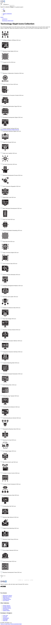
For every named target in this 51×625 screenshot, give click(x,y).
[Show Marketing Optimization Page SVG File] (5, 104)
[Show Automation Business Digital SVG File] (9, 129)
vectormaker (6, 618)
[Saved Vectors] (3, 9)
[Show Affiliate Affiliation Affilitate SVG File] (5, 38)
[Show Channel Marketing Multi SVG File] (5, 361)
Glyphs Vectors (6, 605)
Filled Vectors (6, 598)
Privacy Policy (10, 624)
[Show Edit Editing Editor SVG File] (5, 383)
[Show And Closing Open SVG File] (5, 559)
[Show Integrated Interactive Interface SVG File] (5, 350)
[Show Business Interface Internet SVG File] (5, 328)
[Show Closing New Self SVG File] (5, 504)
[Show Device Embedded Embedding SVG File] (5, 229)
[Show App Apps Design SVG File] (5, 317)
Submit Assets (6, 610)
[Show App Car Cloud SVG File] (5, 218)
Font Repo (5, 619)
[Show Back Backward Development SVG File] (5, 206)
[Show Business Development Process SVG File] (5, 173)
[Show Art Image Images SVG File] (5, 449)
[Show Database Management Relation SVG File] (5, 284)
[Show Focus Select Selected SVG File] (5, 548)
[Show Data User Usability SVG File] (5, 151)
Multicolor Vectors (7, 596)
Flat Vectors (6, 609)
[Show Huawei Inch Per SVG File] (5, 60)
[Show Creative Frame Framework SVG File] (5, 482)
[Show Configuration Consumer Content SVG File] (5, 93)
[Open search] (4, 11)
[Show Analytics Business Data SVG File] (5, 493)
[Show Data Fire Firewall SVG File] (5, 140)
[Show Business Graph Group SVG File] (5, 537)
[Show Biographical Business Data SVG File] (5, 427)
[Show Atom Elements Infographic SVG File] (5, 184)
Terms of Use (3, 624)
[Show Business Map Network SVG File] (5, 515)
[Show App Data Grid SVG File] (5, 240)
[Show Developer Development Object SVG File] (5, 115)
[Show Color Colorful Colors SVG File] (5, 82)
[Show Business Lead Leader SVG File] (5, 295)
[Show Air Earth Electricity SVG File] (5, 162)
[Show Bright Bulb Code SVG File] (5, 195)
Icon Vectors (6, 600)
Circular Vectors (7, 606)
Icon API (5, 616)
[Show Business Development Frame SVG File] (5, 570)
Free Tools (5, 615)
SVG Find (5, 620)
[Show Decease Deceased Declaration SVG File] (5, 372)
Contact (20, 624)
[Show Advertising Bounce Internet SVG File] (5, 416)
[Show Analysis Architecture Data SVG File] (5, 306)
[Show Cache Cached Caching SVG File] (5, 126)
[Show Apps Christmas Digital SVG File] (5, 251)
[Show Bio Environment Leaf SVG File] (5, 460)
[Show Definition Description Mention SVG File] (5, 339)
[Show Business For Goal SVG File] (5, 438)
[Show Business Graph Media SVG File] (5, 49)
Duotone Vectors (7, 608)
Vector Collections (7, 13)
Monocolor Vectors (7, 595)
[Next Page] (1, 578)
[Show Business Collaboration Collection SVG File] (5, 71)
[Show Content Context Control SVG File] (5, 471)
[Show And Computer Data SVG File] (5, 262)
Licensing (15, 624)
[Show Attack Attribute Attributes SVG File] (5, 273)
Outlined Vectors (7, 599)
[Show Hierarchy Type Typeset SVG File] (5, 394)
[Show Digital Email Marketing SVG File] (5, 526)
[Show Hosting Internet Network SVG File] (5, 405)
